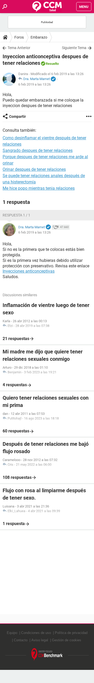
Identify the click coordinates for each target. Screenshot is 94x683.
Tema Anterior (19, 48)
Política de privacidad (71, 633)
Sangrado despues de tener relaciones (38, 150)
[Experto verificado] (53, 79)
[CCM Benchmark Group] (47, 654)
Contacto (20, 640)
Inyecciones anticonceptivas (29, 271)
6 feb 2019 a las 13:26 (34, 84)
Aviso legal (39, 640)
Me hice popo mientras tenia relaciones (39, 188)
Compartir (17, 116)
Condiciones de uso (36, 633)
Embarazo (39, 37)
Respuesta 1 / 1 (16, 215)
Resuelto (52, 64)
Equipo (12, 633)
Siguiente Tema (74, 48)
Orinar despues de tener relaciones (34, 169)
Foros (19, 37)
